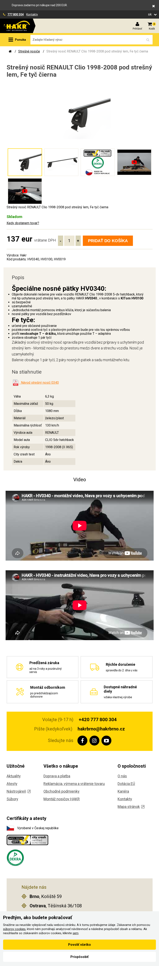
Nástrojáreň (16, 791)
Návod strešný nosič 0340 (39, 383)
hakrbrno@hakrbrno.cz (101, 728)
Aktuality (14, 776)
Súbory (12, 799)
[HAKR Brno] (10, 51)
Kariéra (123, 791)
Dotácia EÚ (126, 783)
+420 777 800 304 (98, 719)
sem (75, 933)
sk (150, 14)
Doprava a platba (56, 776)
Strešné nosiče (29, 51)
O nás (122, 776)
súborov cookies (14, 929)
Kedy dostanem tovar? (23, 223)
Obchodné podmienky (61, 791)
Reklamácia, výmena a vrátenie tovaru (74, 783)
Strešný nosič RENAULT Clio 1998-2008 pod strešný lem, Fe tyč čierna (97, 51)
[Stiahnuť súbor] (15, 382)
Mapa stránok (129, 806)
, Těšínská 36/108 (56, 905)
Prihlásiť (137, 28)
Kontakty (32, 14)
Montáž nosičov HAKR (61, 799)
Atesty (12, 783)
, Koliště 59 (46, 896)
